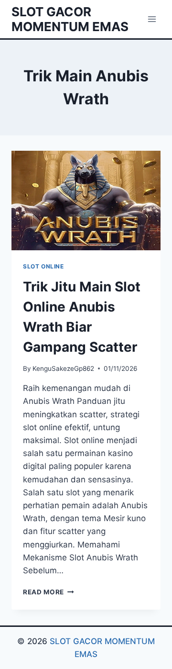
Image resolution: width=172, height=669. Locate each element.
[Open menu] (152, 18)
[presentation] (86, 200)
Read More (48, 592)
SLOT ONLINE (43, 266)
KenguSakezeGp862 (63, 368)
